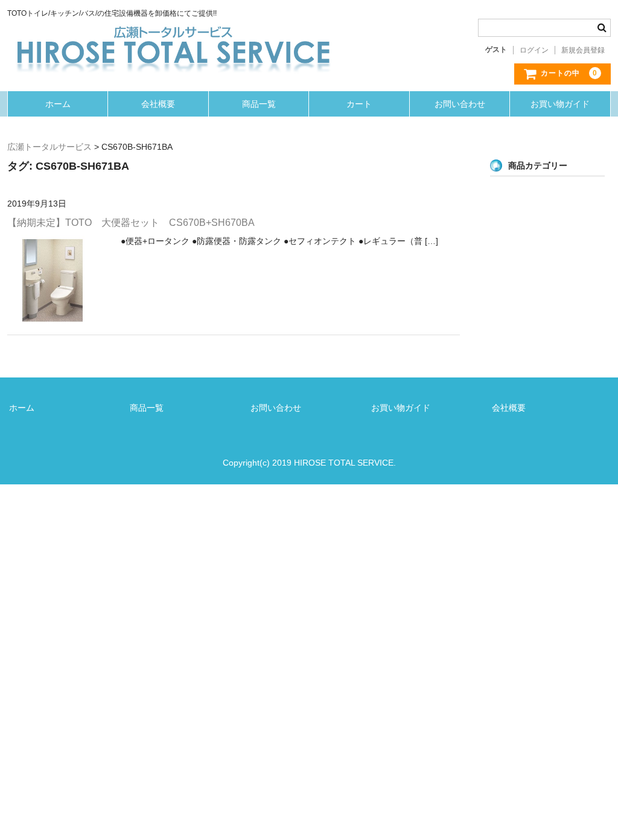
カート (359, 104)
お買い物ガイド (560, 104)
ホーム (58, 104)
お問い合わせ (460, 104)
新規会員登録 (583, 50)
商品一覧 (259, 104)
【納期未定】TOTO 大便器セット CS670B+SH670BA (131, 222)
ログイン (534, 50)
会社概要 (158, 104)
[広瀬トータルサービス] (173, 31)
